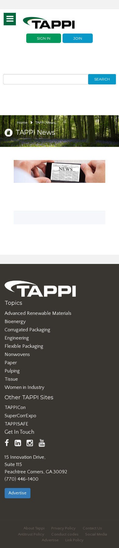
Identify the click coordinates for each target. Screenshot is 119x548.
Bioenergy (15, 321)
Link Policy (74, 540)
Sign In (43, 38)
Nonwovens (17, 354)
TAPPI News (45, 122)
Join (77, 38)
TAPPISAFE (16, 424)
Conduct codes (64, 534)
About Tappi (34, 528)
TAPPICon (15, 407)
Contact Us (92, 528)
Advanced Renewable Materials (38, 313)
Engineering (17, 338)
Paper (11, 362)
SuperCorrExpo (20, 415)
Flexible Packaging (24, 346)
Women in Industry (24, 387)
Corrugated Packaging (27, 330)
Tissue (11, 379)
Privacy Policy (63, 528)
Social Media (96, 534)
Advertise (18, 493)
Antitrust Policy (31, 534)
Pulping (12, 371)
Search (102, 79)
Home (22, 122)
